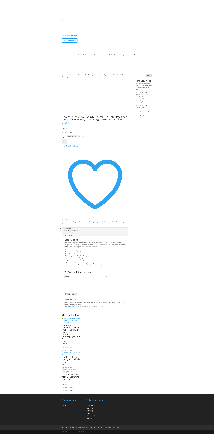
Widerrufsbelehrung (82, 427)
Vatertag (86, 222)
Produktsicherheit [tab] (68, 233)
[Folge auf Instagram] (70, 14)
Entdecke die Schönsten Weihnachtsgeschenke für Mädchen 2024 (143, 101)
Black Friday (90, 408)
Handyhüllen (105, 222)
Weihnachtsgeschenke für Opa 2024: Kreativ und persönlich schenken (143, 94)
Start (63, 75)
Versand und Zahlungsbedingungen (100, 427)
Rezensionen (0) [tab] (68, 235)
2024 (64, 403)
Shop (118, 55)
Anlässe (94, 55)
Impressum (116, 427)
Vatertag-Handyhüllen (95, 222)
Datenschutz (70, 427)
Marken (111, 55)
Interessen (103, 55)
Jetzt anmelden (70, 40)
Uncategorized (91, 416)
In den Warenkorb (71, 146)
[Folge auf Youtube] (66, 14)
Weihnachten (90, 418)
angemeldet (73, 306)
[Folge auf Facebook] (63, 14)
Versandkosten (75, 129)
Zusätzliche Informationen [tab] (71, 231)
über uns (128, 55)
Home (79, 55)
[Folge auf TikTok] (73, 14)
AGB (63, 427)
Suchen (149, 75)
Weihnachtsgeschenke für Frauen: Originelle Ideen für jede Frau (143, 107)
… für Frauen (90, 403)
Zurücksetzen (82, 136)
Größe (64, 137)
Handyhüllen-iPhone (114, 222)
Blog (122, 55)
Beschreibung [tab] (67, 228)
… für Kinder (90, 405)
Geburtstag (90, 410)
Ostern (89, 413)
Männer (81, 222)
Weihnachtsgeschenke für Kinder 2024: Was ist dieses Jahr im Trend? (143, 114)
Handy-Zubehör (73, 75)
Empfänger (86, 55)
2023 (64, 405)
